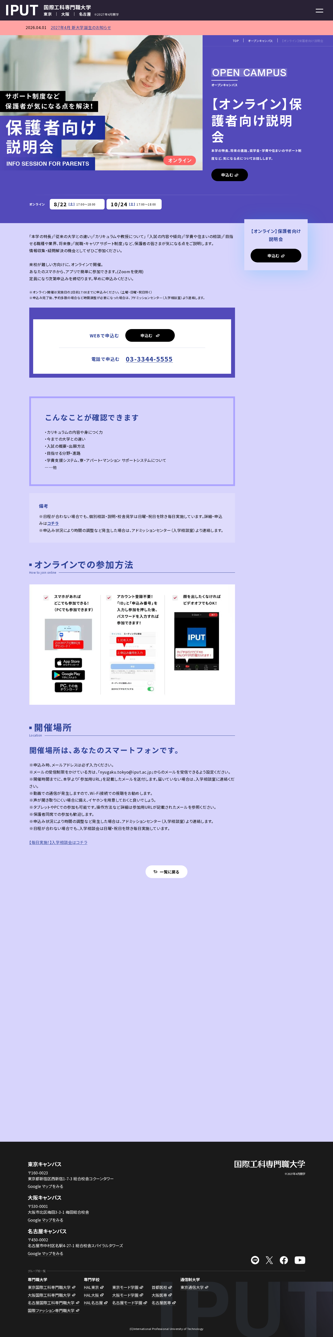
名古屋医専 (161, 1303)
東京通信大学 (192, 1287)
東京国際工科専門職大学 (49, 1287)
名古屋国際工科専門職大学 (51, 1303)
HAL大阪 (91, 1295)
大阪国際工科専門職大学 (49, 1295)
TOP (236, 41)
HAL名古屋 (93, 1303)
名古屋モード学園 (127, 1303)
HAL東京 (91, 1287)
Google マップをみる (45, 1186)
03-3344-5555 (149, 358)
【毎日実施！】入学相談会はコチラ (58, 842)
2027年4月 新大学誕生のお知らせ (81, 27)
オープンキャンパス (260, 41)
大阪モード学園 (125, 1295)
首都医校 (159, 1287)
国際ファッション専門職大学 (51, 1310)
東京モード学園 (125, 1287)
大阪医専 (159, 1295)
